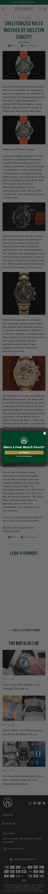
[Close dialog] (44, 433)
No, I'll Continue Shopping (24, 456)
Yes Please (24, 452)
